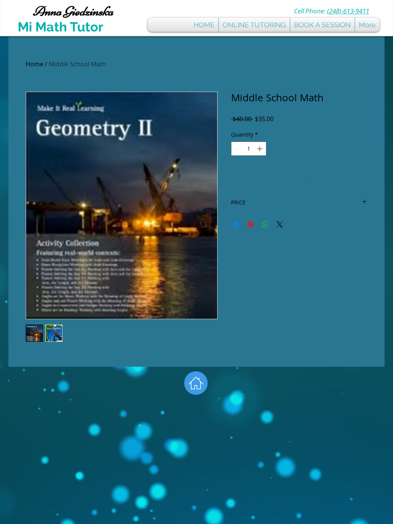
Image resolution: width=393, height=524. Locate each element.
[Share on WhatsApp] (265, 224)
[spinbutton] (249, 148)
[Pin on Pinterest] (250, 224)
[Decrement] (237, 148)
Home (34, 64)
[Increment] (260, 148)
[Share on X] (279, 224)
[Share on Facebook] (236, 224)
